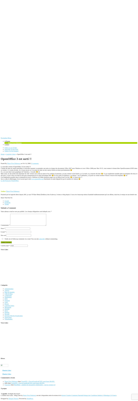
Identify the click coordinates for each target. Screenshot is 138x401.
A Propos (7, 141)
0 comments (35, 163)
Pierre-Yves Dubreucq (14, 143)
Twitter (7, 204)
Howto (7, 304)
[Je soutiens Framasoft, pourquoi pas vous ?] (69, 281)
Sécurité (7, 314)
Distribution (8, 297)
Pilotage (7, 312)
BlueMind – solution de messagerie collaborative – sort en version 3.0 (34, 385)
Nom (3, 228)
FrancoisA (8, 385)
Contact (7, 144)
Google (7, 201)
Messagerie (8, 307)
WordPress (30, 398)
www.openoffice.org (37, 179)
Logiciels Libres (10, 154)
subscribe (42, 239)
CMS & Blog (8, 294)
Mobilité (7, 309)
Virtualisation (8, 319)
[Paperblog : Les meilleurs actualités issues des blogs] (132, 366)
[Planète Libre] (133, 368)
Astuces (7, 290)
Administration (9, 289)
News (6, 311)
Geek (6, 302)
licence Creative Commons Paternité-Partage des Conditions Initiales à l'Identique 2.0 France (89, 395)
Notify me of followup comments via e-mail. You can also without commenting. (31, 239)
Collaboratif (8, 295)
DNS (6, 299)
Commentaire (5, 225)
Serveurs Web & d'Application (14, 316)
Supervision (8, 317)
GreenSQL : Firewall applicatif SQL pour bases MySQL (38, 381)
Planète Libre (6, 370)
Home (2, 154)
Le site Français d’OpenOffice (10, 180)
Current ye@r (5, 245)
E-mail (3, 232)
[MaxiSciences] (4, 368)
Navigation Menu (6, 138)
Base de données (9, 292)
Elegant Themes (13, 398)
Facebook (7, 202)
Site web (3, 235)
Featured (7, 300)
